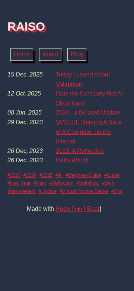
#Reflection (61, 183)
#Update (48, 191)
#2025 (45, 175)
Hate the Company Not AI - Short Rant (91, 98)
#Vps (116, 191)
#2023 (13, 175)
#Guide (111, 175)
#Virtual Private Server (84, 191)
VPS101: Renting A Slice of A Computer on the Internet (89, 131)
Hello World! (72, 160)
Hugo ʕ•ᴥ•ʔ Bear (77, 209)
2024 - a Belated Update (88, 112)
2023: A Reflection (80, 151)
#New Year (19, 183)
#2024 (29, 175)
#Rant (40, 183)
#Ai (59, 175)
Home (22, 54)
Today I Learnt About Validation (83, 79)
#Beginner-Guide (83, 175)
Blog (77, 54)
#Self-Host (87, 183)
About (50, 54)
